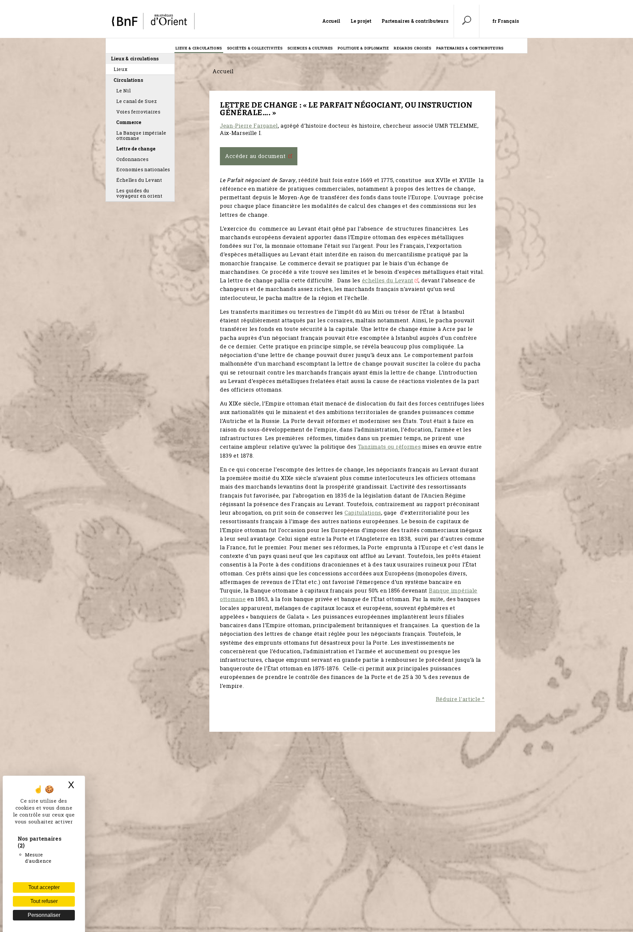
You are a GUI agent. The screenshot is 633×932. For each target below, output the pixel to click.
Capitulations (363, 512)
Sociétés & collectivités (255, 48)
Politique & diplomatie (363, 48)
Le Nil (123, 90)
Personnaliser (44, 915)
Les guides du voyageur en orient (139, 193)
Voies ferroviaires (138, 112)
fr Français (506, 21)
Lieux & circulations (198, 48)
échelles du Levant (388, 280)
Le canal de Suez (136, 101)
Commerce (128, 122)
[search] (466, 21)
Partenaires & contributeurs (415, 21)
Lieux (121, 69)
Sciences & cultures (310, 48)
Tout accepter (44, 887)
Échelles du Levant (139, 180)
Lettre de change (135, 148)
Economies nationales (143, 169)
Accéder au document (256, 156)
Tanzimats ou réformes (389, 446)
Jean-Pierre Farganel (249, 125)
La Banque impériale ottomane (141, 135)
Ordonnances (132, 159)
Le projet (361, 21)
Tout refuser (44, 901)
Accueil (331, 21)
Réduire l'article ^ (460, 699)
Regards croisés (413, 48)
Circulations (128, 80)
